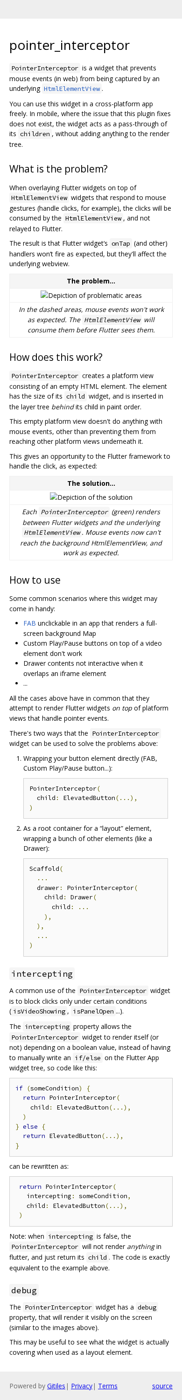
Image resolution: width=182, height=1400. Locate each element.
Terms (108, 1385)
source (162, 1385)
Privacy (81, 1385)
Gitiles (56, 1385)
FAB (29, 623)
